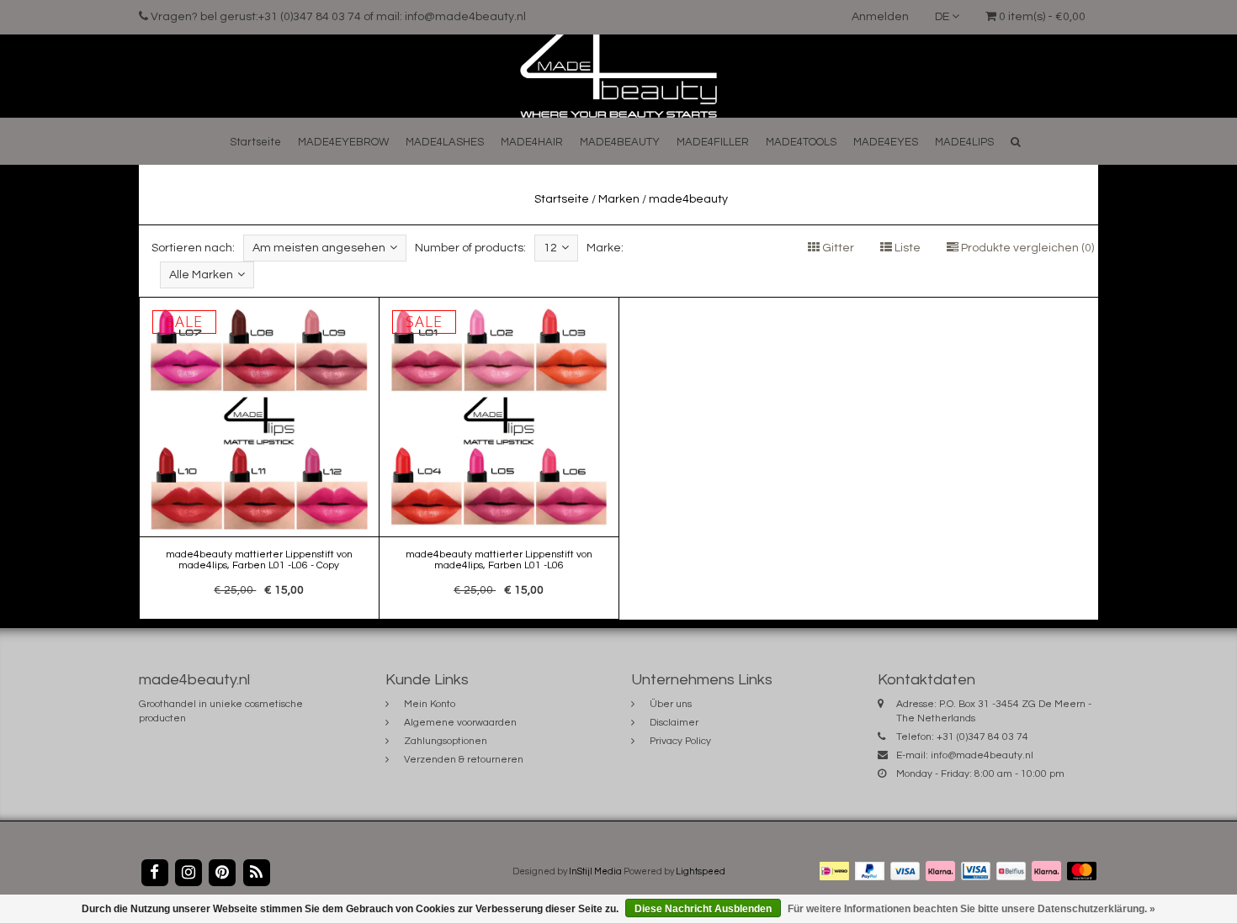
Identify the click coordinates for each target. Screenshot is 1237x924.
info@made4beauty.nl (982, 755)
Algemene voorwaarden (460, 722)
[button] (1015, 142)
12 (550, 248)
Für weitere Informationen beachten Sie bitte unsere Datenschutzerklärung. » (971, 909)
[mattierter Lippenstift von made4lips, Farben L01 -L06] (499, 458)
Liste (906, 248)
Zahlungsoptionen (445, 741)
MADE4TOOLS (801, 142)
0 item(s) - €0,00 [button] (1041, 17)
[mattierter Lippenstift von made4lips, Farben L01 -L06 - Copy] (259, 458)
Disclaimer (674, 722)
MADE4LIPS (964, 142)
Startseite (255, 142)
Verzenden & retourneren (463, 759)
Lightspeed (700, 871)
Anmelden (880, 17)
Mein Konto (429, 704)
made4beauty (688, 199)
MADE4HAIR (532, 142)
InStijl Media (595, 871)
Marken (619, 199)
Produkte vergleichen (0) (1026, 248)
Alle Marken (201, 275)
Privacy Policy (680, 741)
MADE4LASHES (445, 142)
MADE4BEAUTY (620, 142)
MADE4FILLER (713, 142)
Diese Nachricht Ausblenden (703, 909)
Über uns (671, 704)
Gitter (837, 248)
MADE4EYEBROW (343, 142)
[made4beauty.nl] (618, 76)
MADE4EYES (885, 142)
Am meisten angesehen (318, 248)
